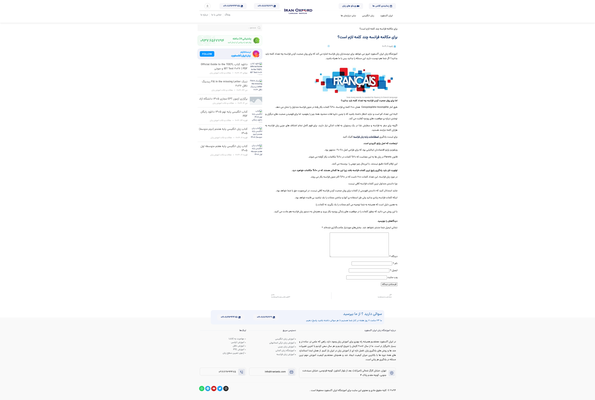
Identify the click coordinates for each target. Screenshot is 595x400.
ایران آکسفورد (386, 16)
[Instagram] (226, 388)
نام (395, 263)
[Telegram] (207, 388)
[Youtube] (213, 388)
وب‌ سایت (392, 277)
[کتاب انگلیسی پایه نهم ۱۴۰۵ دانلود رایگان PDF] (256, 116)
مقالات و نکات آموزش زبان (220, 73)
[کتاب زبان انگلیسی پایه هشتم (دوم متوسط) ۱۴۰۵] (256, 133)
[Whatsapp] (201, 388)
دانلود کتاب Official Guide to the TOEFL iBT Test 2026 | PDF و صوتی (224, 66)
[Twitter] (220, 388)
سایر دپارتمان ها (348, 16)
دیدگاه (393, 256)
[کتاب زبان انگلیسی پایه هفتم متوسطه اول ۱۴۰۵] (256, 150)
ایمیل (393, 270)
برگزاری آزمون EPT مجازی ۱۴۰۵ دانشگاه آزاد (223, 99)
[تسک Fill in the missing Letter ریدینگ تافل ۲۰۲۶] (256, 86)
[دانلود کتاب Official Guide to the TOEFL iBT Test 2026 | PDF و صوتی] (256, 68)
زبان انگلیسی (368, 16)
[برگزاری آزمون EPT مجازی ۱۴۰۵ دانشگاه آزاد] (256, 101)
